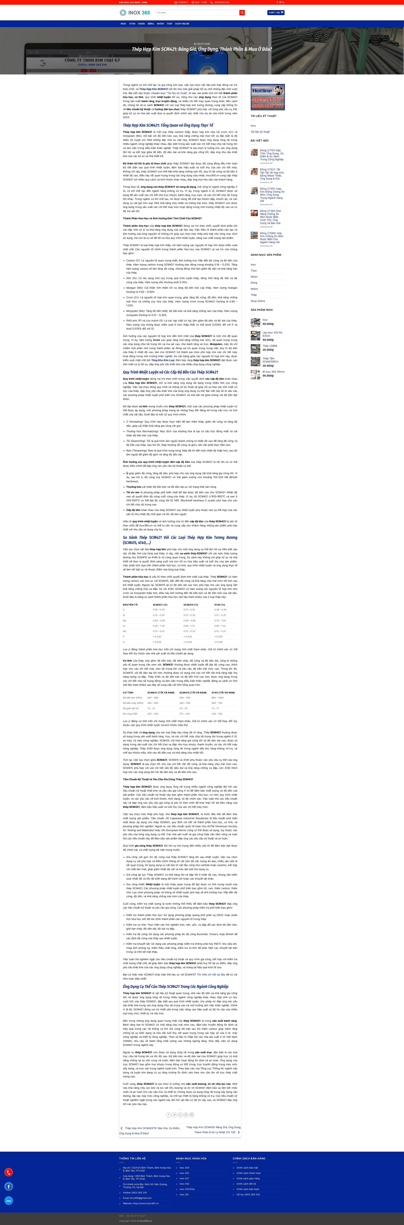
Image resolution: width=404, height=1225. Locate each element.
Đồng (151, 23)
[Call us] (283, 2)
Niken (141, 23)
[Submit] (242, 12)
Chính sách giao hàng (248, 1178)
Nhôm (160, 23)
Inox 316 (184, 1173)
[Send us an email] (280, 2)
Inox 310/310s (187, 1189)
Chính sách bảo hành (248, 1189)
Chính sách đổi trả (246, 1183)
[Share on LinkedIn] (191, 1115)
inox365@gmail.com (141, 1198)
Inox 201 (184, 1178)
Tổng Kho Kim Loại (162, 360)
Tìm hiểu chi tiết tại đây (211, 974)
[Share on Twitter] (174, 1115)
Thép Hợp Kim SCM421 (153, 89)
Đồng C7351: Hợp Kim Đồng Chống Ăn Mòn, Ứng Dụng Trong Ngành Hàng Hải (272, 194)
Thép (169, 23)
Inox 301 (184, 1194)
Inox (123, 23)
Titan (132, 23)
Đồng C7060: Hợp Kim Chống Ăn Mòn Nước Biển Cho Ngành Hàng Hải (271, 238)
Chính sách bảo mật (247, 1167)
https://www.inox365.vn (146, 1203)
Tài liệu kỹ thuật (202, 44)
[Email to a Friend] (180, 1115)
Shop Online (182, 23)
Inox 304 (184, 1167)
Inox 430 (184, 1183)
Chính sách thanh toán (249, 1173)
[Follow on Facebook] (277, 2)
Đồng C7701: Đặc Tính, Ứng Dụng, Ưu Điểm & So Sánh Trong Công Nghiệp (272, 155)
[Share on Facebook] (168, 1115)
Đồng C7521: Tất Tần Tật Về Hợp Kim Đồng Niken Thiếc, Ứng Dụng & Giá (272, 174)
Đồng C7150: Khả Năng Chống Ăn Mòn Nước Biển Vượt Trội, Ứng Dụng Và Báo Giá (270, 217)
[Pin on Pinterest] (186, 1115)
